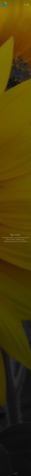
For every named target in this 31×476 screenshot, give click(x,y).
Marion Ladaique (15, 234)
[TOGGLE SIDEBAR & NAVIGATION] (28, 4)
